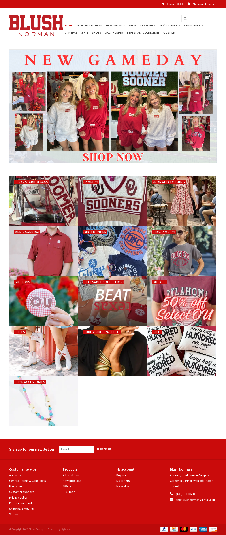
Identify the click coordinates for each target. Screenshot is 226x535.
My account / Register (204, 4)
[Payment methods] (164, 529)
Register (122, 475)
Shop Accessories (142, 25)
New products (72, 481)
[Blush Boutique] (36, 25)
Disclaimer (16, 486)
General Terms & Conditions (27, 481)
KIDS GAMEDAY (193, 25)
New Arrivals (115, 25)
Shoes (96, 32)
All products (71, 475)
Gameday (71, 32)
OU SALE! (169, 32)
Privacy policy (18, 497)
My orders (123, 481)
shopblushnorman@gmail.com (196, 500)
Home (68, 25)
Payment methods (21, 503)
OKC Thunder (114, 32)
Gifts (84, 32)
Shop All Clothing (89, 25)
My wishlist (123, 486)
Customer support (21, 492)
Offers (67, 486)
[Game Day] (113, 106)
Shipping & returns (21, 508)
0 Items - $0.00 (174, 4)
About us (15, 475)
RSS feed (69, 492)
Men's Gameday (169, 25)
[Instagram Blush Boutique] (213, 449)
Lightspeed (67, 529)
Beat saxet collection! (143, 32)
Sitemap (14, 514)
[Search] (185, 19)
